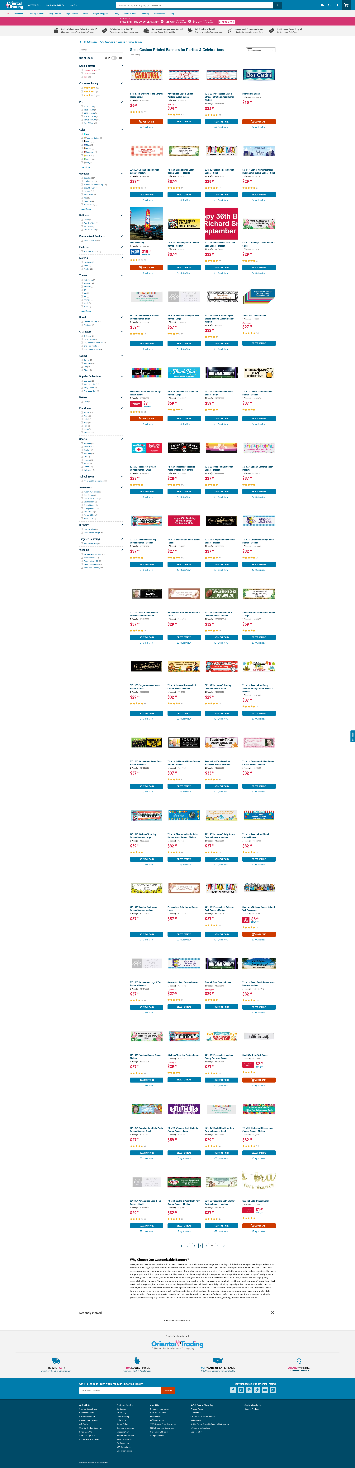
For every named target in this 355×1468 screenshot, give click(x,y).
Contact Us (121, 1409)
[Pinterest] (249, 1390)
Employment (155, 1416)
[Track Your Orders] (322, 5)
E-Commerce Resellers (200, 1428)
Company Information (159, 1409)
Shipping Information (126, 1428)
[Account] (337, 5)
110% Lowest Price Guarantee (163, 1424)
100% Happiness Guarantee (162, 1428)
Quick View (148, 127)
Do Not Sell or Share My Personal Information (210, 1424)
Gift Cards (83, 1424)
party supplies (158, 1297)
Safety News (196, 1420)
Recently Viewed (90, 1313)
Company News (157, 1435)
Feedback (352, 736)
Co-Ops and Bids (86, 1412)
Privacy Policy (197, 1409)
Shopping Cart (123, 1431)
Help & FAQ (121, 1412)
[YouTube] (265, 1390)
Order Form (121, 1420)
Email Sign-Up (85, 1431)
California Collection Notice (203, 1416)
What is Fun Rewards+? (89, 1439)
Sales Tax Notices (124, 1439)
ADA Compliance (124, 1447)
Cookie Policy (196, 1431)
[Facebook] (233, 1390)
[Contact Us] (329, 5)
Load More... (86, 167)
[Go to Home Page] (80, 42)
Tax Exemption (123, 1443)
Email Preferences (124, 1450)
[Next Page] (223, 1245)
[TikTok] (257, 1390)
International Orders (125, 1435)
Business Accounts (87, 1416)
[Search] (277, 5)
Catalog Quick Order (88, 1409)
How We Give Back (158, 1412)
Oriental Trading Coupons (90, 1428)
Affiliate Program (157, 1420)
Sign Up (168, 1390)
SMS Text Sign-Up (87, 1435)
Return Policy (122, 1424)
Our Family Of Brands (159, 1431)
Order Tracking (123, 1416)
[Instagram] (273, 1390)
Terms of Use (196, 1412)
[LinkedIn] (241, 1390)
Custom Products (251, 1409)
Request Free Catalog (88, 1420)
